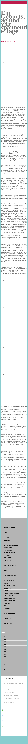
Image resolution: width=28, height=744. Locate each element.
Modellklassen (9, 580)
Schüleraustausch (9, 600)
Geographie (7, 555)
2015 (5, 664)
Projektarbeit (8, 595)
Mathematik (7, 578)
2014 (5, 666)
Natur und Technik (9, 585)
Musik (8, 41)
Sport (6, 611)
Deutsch (6, 535)
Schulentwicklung (9, 598)
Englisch (7, 540)
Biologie (6, 530)
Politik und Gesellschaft (12, 593)
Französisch (8, 550)
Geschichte (7, 557)
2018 (5, 656)
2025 (5, 639)
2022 (5, 646)
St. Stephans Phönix (10, 613)
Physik (6, 590)
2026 (5, 636)
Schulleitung (8, 686)
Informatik (7, 563)
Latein (6, 573)
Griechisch (7, 560)
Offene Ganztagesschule (11, 681)
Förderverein (8, 547)
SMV (5, 605)
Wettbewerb (8, 623)
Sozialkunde (8, 608)
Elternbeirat (8, 537)
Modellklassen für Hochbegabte (14, 683)
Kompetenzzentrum (10, 568)
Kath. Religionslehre (10, 565)
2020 (5, 651)
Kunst (6, 570)
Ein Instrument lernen (11, 695)
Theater (6, 616)
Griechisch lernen (9, 692)
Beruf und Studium (9, 527)
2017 (5, 659)
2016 (5, 661)
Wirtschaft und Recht (10, 626)
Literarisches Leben (10, 575)
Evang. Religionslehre (11, 545)
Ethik (5, 542)
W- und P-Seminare (9, 621)
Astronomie (7, 525)
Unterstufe (7, 618)
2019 (5, 654)
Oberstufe (7, 588)
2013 (5, 669)
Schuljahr (12, 41)
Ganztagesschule (9, 552)
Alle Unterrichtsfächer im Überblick (12, 699)
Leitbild (6, 689)
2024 (5, 641)
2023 (5, 644)
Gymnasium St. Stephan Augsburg (14, 2)
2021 (5, 649)
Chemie (6, 532)
